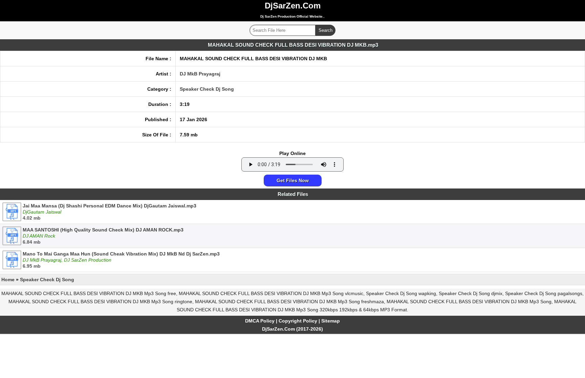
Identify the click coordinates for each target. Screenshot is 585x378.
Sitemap (330, 321)
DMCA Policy (260, 321)
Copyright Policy (298, 321)
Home (8, 279)
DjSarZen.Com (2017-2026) (292, 329)
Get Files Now (293, 180)
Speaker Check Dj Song (207, 89)
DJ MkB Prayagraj (200, 73)
